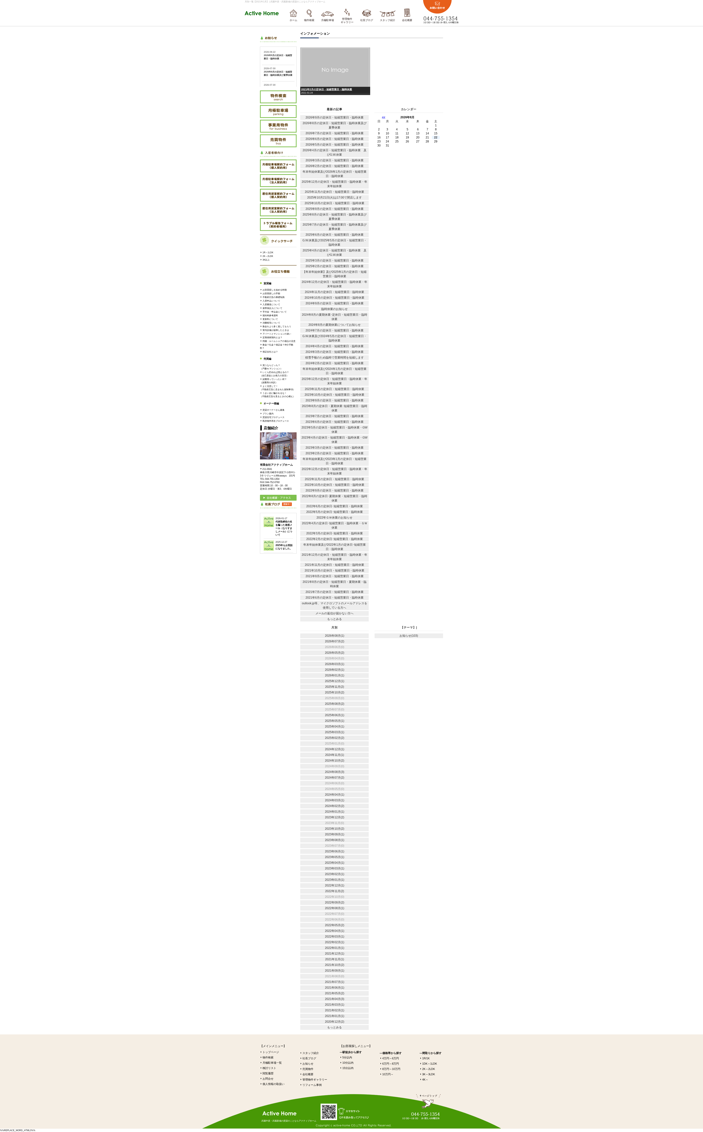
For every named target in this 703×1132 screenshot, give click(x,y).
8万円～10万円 (391, 1068)
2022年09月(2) (334, 902)
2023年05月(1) (334, 857)
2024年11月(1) (334, 754)
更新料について (270, 319)
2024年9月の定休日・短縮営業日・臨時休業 (335, 303)
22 (435, 137)
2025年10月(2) (334, 692)
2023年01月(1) (334, 879)
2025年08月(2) (334, 703)
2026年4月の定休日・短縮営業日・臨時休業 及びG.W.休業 (335, 152)
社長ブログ (366, 20)
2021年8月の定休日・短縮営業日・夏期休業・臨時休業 (335, 584)
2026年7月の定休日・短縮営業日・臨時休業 (335, 133)
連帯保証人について (272, 308)
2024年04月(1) (334, 794)
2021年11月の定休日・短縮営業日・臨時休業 (334, 564)
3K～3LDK (428, 1074)
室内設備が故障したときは (276, 330)
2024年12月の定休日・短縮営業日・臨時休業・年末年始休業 (334, 284)
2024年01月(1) (334, 811)
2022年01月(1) (334, 947)
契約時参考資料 (270, 315)
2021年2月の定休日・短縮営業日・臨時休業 (326, 89)
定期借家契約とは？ (272, 337)
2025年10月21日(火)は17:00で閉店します (334, 197)
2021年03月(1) (334, 1004)
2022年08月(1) (334, 908)
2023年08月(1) (334, 840)
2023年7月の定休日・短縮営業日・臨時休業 (335, 416)
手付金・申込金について (275, 312)
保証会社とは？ (270, 351)
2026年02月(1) (334, 669)
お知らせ (307, 1063)
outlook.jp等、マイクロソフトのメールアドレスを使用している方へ (334, 605)
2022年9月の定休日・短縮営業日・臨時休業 (335, 490)
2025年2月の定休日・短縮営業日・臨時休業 (335, 266)
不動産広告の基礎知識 (273, 297)
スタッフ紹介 (387, 20)
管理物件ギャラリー (347, 20)
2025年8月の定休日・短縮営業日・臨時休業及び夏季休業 (335, 216)
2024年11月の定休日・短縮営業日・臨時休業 (334, 292)
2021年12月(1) (334, 953)
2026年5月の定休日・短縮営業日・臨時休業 (335, 144)
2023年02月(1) (334, 874)
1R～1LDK (268, 252)
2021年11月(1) (334, 959)
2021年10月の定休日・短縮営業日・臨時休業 (334, 570)
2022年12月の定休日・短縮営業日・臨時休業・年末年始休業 (334, 471)
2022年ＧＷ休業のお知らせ (334, 517)
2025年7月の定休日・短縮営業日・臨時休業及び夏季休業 (335, 227)
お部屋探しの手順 (271, 293)
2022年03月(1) (334, 936)
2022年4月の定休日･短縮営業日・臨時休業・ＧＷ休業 (334, 525)
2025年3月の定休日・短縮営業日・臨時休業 (335, 260)
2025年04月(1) (334, 726)
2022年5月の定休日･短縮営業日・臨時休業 (334, 511)
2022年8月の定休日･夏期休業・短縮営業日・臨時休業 (334, 498)
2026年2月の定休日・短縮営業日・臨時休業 (335, 166)
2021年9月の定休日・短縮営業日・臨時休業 (335, 576)
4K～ (425, 1079)
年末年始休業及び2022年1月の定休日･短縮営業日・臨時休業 (334, 547)
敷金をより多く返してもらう (277, 326)
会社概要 (407, 20)
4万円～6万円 (390, 1058)
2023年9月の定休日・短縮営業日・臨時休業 (335, 400)
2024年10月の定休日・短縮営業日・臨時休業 (334, 297)
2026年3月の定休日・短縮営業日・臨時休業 (335, 160)
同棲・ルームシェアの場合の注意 (279, 341)
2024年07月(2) (334, 777)
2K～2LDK (268, 256)
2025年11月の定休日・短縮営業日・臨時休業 (334, 191)
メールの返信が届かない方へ (334, 613)
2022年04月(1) (334, 930)
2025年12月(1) (334, 681)
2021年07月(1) (334, 981)
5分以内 (347, 1057)
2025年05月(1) (334, 720)
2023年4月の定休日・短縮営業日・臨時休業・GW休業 (334, 439)
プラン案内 (268, 413)
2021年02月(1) (334, 1010)
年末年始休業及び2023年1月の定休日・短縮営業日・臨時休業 (335, 461)
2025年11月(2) (334, 686)
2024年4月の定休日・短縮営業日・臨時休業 (335, 346)
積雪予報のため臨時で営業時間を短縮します (334, 357)
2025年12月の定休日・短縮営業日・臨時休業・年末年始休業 (334, 184)
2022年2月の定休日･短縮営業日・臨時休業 (334, 539)
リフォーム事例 (312, 1084)
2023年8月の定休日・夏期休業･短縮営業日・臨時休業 (334, 408)
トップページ (271, 1052)
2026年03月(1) (334, 664)
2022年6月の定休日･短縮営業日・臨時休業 (334, 506)
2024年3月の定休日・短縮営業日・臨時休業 (335, 351)
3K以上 (266, 260)
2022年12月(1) (334, 885)
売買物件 (307, 1068)
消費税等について (271, 323)
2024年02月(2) (334, 806)
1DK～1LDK (429, 1063)
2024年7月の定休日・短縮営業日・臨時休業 (335, 330)
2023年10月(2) (334, 828)
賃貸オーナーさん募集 (273, 410)
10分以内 (348, 1062)
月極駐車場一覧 (272, 1062)
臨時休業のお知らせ (334, 309)
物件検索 (309, 20)
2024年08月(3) (334, 771)
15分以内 (348, 1068)
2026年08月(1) (334, 635)
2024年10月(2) (334, 760)
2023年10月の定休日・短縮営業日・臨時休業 (334, 394)
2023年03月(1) (334, 868)
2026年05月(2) (334, 652)
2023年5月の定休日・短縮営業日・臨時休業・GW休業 (334, 429)
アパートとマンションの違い (277, 334)
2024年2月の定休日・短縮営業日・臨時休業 (335, 363)
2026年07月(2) (334, 641)
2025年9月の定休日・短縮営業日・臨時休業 (335, 208)
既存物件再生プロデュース (276, 421)
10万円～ (387, 1074)
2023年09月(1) (334, 834)
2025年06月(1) (334, 715)
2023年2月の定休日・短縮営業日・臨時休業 (335, 453)
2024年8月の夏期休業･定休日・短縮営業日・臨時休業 (334, 317)
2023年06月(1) (334, 851)
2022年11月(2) (334, 891)
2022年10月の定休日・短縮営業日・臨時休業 (334, 484)
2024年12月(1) (334, 749)
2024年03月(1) (334, 800)
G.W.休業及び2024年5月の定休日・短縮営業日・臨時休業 (334, 338)
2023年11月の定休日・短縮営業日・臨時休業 (334, 389)
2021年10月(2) (334, 964)
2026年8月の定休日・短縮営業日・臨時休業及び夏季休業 (335, 125)
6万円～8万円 (390, 1063)
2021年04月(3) (334, 999)
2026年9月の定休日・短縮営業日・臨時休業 (335, 117)
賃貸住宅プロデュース (273, 417)
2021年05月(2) (334, 993)
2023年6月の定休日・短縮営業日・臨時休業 (335, 421)
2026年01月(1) (334, 675)
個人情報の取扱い (273, 1083)
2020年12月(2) (334, 1021)
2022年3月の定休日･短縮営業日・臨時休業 (334, 533)
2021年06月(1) (334, 987)
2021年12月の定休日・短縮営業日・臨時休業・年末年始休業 (334, 557)
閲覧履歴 (268, 1073)
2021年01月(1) (334, 1016)
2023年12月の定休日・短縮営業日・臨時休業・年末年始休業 (334, 381)
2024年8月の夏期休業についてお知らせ (334, 324)
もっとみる (334, 619)
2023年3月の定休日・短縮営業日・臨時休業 (335, 447)
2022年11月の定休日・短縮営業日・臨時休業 (334, 479)
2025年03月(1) (334, 732)
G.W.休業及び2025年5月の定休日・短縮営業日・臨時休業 (334, 242)
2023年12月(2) (334, 817)
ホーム (293, 20)
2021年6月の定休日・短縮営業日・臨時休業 (335, 597)
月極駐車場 (327, 20)
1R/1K (426, 1058)
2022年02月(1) (334, 942)
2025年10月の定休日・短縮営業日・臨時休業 (334, 203)
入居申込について (271, 301)
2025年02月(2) (334, 737)
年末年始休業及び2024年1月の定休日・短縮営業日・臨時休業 (335, 371)
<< (383, 117)
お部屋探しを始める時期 (275, 290)
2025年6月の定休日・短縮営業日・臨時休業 (335, 234)
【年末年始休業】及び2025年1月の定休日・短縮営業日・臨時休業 (335, 274)
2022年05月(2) (334, 925)
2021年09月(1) (334, 970)
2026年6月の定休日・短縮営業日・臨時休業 (335, 138)
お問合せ (268, 1078)
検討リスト (269, 1068)
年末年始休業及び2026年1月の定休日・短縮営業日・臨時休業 (335, 174)
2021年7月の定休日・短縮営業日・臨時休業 (335, 591)
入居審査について (271, 304)
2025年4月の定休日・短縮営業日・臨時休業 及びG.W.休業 (335, 252)
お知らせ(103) (408, 635)
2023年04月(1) (334, 862)
